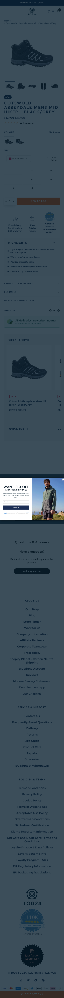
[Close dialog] (63, 479)
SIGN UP (16, 507)
